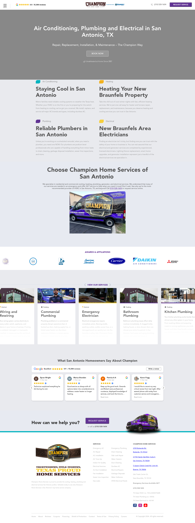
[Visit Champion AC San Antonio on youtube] (145, 505)
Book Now (97, 54)
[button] (31, 4)
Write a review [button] (153, 369)
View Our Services (97, 285)
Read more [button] (71, 397)
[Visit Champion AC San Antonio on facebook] (135, 505)
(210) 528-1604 (160, 5)
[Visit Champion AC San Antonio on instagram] (140, 505)
